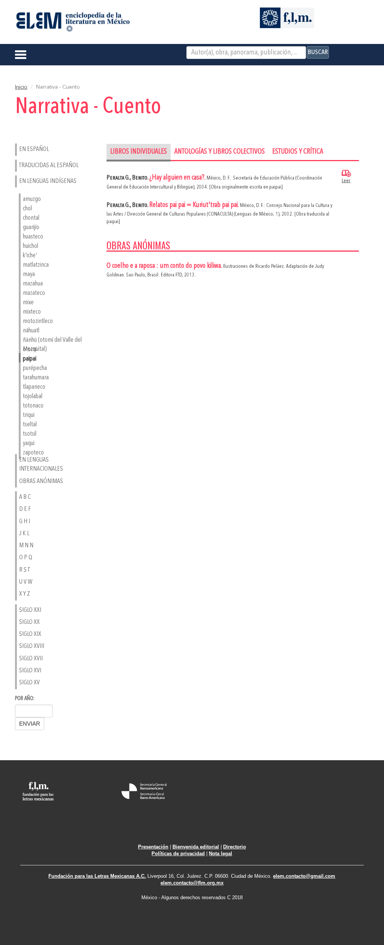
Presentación (153, 847)
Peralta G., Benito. (127, 178)
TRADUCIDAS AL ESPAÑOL (48, 165)
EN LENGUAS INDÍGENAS (47, 181)
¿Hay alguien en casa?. (178, 177)
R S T (24, 570)
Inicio (21, 87)
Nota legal (220, 853)
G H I (24, 521)
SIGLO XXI (30, 610)
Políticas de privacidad (178, 853)
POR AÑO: (24, 699)
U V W (25, 582)
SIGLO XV (29, 682)
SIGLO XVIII (31, 646)
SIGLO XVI (30, 670)
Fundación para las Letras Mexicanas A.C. (97, 876)
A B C (25, 497)
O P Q (25, 557)
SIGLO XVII (31, 658)
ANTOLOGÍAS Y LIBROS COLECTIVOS (219, 151)
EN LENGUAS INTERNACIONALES (41, 464)
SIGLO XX (29, 622)
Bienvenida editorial (195, 847)
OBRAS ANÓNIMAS (41, 481)
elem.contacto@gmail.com (304, 876)
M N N (26, 545)
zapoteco (33, 453)
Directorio (234, 847)
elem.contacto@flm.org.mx (192, 883)
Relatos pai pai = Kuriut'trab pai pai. (194, 205)
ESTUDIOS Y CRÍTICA (297, 151)
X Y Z (24, 594)
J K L (24, 533)
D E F (25, 509)
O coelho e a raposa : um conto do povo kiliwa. (164, 266)
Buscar (318, 52)
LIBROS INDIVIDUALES (138, 151)
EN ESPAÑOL (34, 149)
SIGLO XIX (30, 634)
